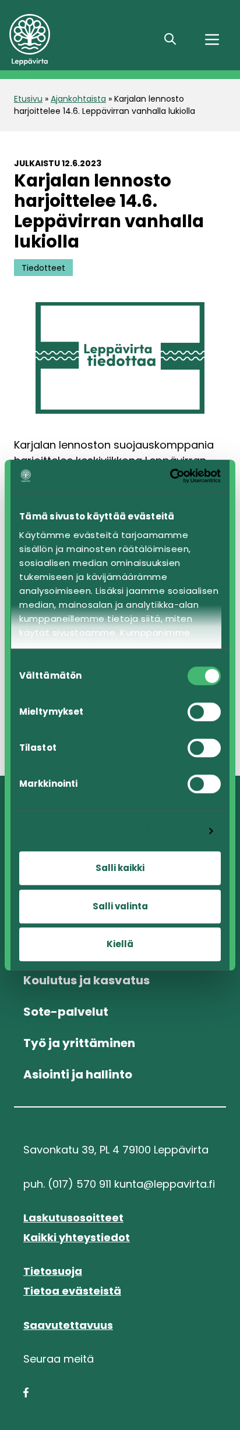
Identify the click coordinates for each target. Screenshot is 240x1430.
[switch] (204, 712)
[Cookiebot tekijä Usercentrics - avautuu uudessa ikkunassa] (170, 475)
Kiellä (120, 944)
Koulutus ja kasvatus (86, 980)
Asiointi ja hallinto (77, 1074)
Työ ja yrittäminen (79, 1043)
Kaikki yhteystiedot (76, 1237)
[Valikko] (212, 39)
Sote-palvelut (65, 1011)
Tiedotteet (43, 267)
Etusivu (28, 99)
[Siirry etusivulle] (78, 40)
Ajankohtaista (78, 99)
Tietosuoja (52, 1271)
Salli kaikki (120, 868)
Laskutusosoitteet (73, 1217)
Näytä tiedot (168, 831)
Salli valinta (120, 906)
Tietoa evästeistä (72, 1291)
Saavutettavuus (68, 1325)
